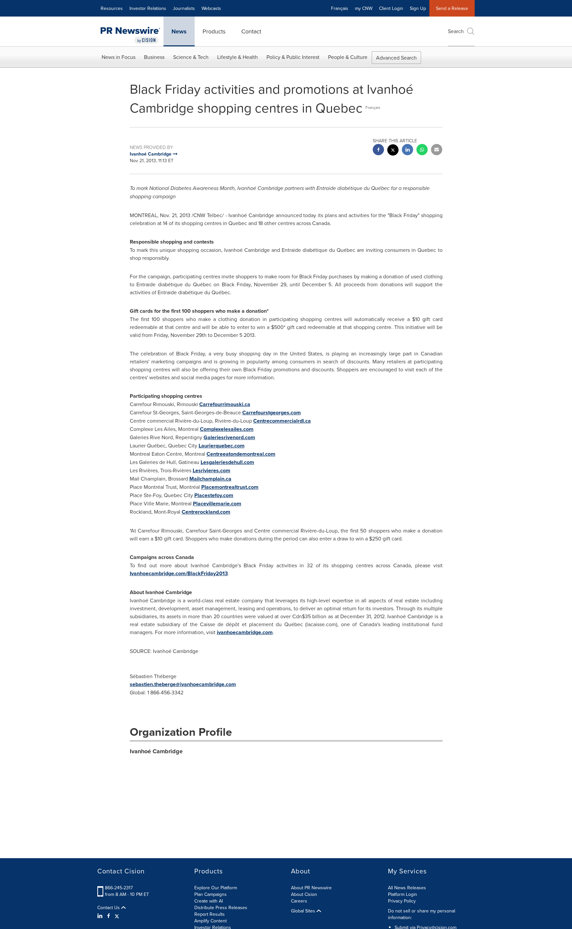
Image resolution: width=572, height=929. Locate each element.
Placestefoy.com (213, 495)
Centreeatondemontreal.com (241, 454)
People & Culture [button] (347, 57)
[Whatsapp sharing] (422, 150)
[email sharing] (436, 150)
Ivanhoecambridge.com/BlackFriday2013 (179, 573)
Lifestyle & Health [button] (237, 57)
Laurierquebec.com (222, 445)
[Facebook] (109, 915)
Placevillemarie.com (217, 503)
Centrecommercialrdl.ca (282, 421)
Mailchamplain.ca (210, 479)
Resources (112, 8)
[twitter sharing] (393, 150)
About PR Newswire (311, 887)
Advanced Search (396, 57)
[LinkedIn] (100, 915)
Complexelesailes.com (227, 429)
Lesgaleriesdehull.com (227, 462)
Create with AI (208, 901)
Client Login (391, 8)
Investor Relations (147, 8)
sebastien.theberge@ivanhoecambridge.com (183, 684)
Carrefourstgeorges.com (271, 412)
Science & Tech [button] (191, 57)
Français (339, 8)
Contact (251, 31)
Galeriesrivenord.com (229, 437)
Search (456, 31)
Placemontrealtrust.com (230, 487)
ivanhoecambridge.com (245, 632)
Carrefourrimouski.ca (224, 404)
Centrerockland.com (206, 512)
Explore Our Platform (215, 887)
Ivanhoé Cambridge (156, 751)
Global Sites (303, 910)
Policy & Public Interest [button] (292, 57)
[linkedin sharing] (407, 150)
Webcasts (211, 8)
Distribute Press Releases (220, 907)
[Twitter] (117, 915)
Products (214, 31)
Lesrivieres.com (211, 470)
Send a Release (452, 8)
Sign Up (418, 8)
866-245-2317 (119, 887)
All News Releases (407, 887)
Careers (299, 901)
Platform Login (402, 894)
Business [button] (154, 57)
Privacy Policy (402, 901)
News (179, 31)
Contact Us (109, 907)
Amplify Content (210, 920)
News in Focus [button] (118, 57)
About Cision (304, 894)
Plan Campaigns (210, 894)
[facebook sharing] (378, 150)
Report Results (209, 914)
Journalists (184, 8)
